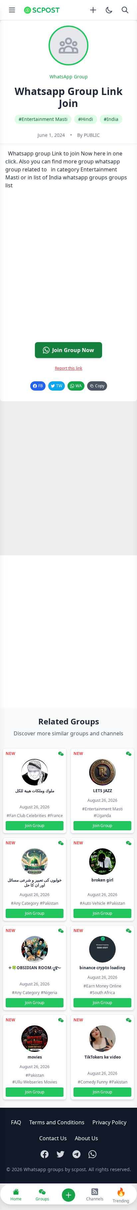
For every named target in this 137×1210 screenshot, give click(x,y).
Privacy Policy (109, 1122)
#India (111, 119)
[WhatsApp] (92, 1154)
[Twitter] (61, 1154)
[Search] (125, 10)
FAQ (16, 1122)
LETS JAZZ (102, 790)
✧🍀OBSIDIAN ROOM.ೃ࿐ (34, 968)
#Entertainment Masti (43, 119)
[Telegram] (76, 1154)
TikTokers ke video (102, 1057)
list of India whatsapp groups (70, 177)
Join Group (34, 825)
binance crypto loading (102, 968)
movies (35, 1057)
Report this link (68, 368)
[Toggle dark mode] (109, 10)
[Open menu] (12, 10)
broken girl (102, 880)
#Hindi (85, 119)
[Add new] (93, 10)
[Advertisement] (68, 268)
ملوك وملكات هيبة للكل (34, 790)
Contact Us (53, 1138)
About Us (86, 1138)
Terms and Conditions (56, 1122)
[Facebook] (45, 1154)
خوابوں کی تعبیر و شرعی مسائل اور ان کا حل (35, 882)
